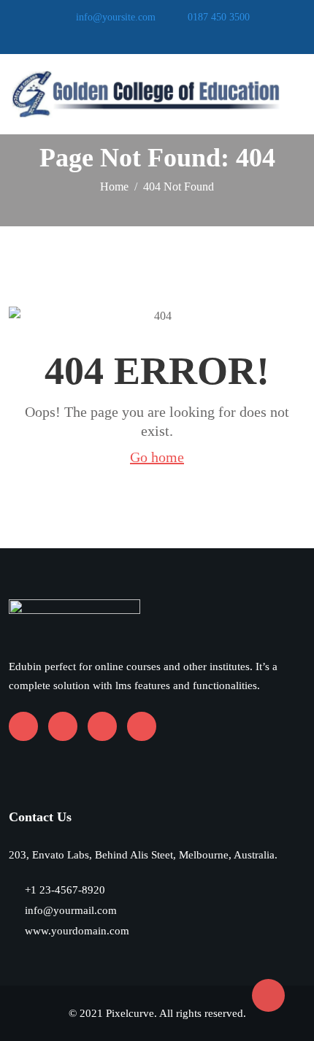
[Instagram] (164, 36)
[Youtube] (143, 36)
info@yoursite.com (116, 17)
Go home (157, 457)
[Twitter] (185, 36)
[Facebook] (122, 36)
